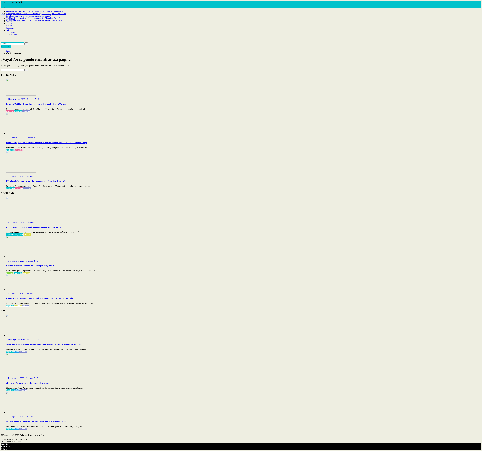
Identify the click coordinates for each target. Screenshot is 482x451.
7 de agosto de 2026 (16, 293)
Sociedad (27, 234)
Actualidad (10, 19)
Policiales (15, 32)
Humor (14, 35)
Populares (18, 111)
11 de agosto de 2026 (16, 99)
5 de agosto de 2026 (16, 138)
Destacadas (10, 150)
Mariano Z (31, 99)
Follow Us (5, 446)
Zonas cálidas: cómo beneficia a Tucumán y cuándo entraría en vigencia (34, 11)
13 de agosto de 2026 (16, 222)
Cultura (9, 23)
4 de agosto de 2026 (16, 176)
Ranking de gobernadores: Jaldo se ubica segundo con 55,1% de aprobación (36, 14)
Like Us (4, 444)
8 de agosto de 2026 (16, 261)
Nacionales (10, 234)
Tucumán (9, 21)
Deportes (9, 26)
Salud (16, 352)
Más (7, 30)
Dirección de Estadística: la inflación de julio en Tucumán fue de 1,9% (34, 20)
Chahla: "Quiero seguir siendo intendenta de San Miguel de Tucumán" (34, 18)
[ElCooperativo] (2, 17)
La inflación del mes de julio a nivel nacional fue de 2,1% (28, 16)
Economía (10, 28)
